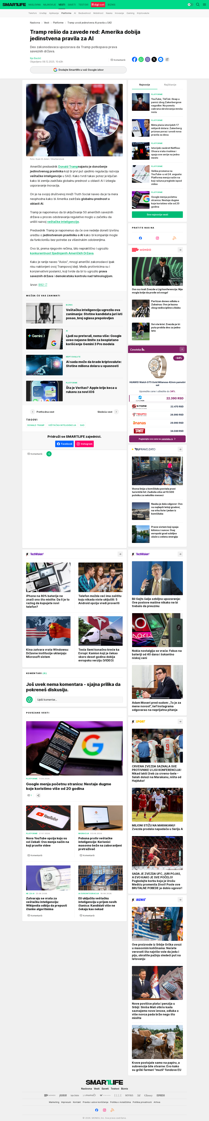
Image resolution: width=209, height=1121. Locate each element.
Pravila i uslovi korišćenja (95, 1102)
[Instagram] (157, 238)
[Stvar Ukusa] (105, 1095)
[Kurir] (63, 1095)
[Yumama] (89, 1095)
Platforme (58, 22)
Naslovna (35, 22)
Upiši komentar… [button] (47, 699)
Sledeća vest (104, 411)
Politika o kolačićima (120, 1102)
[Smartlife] (14, 4)
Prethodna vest (45, 411)
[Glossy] (148, 1095)
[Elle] (117, 1095)
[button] (118, 60)
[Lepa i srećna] (75, 1095)
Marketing (54, 1102)
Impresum (66, 1102)
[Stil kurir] (138, 1095)
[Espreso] (161, 1095)
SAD (82, 425)
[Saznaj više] (180, 249)
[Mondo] (49, 1095)
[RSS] (174, 238)
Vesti (46, 22)
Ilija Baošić (35, 58)
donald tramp (35, 425)
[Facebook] (140, 238)
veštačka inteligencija (62, 425)
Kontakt (77, 1102)
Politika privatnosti (142, 1102)
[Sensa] (129, 1095)
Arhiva (157, 1102)
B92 (41, 284)
